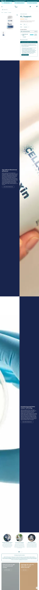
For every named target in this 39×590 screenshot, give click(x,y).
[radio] (29, 31)
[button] (37, 7)
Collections (5, 12)
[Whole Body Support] (31, 538)
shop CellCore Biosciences (8, 186)
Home (2, 12)
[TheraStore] (16, 7)
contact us (20, 559)
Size (21, 24)
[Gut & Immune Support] (19, 538)
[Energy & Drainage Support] (7, 538)
